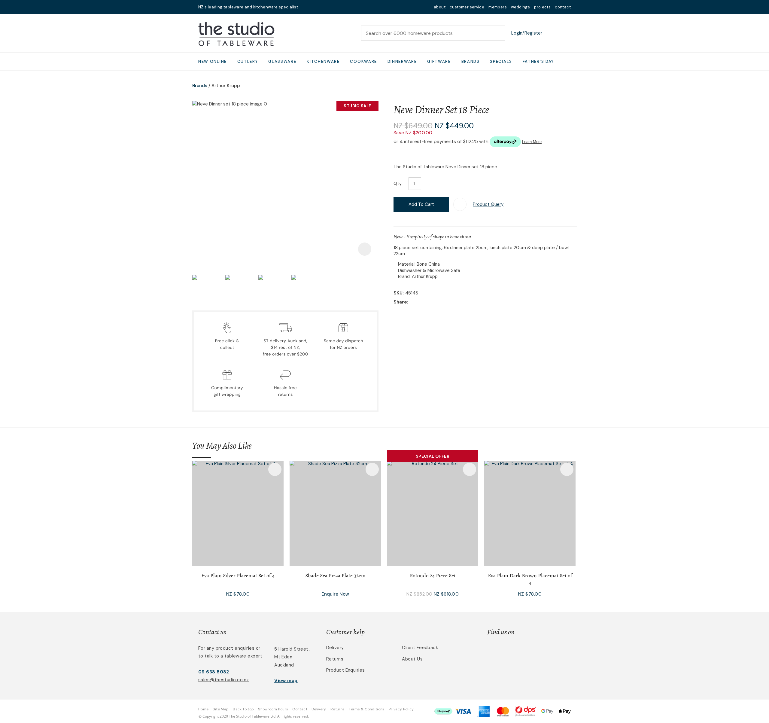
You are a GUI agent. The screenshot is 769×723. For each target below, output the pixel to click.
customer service (467, 7)
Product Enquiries (345, 670)
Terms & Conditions (366, 709)
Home (203, 709)
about (439, 7)
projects (542, 7)
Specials (501, 61)
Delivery (335, 648)
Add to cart (421, 204)
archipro (545, 651)
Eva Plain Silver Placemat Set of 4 (238, 575)
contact (563, 7)
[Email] (428, 302)
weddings (520, 7)
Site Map (221, 709)
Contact (299, 709)
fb (314, 7)
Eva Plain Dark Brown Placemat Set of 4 (530, 579)
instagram (322, 7)
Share (400, 302)
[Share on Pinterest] (437, 302)
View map (286, 681)
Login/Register (526, 33)
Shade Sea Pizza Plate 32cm (335, 575)
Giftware (439, 61)
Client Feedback (420, 648)
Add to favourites (274, 469)
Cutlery (247, 61)
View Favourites (551, 33)
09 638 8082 (213, 672)
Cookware (363, 61)
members (497, 7)
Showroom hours (273, 709)
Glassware (282, 61)
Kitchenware (323, 61)
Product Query (488, 204)
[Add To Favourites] (460, 204)
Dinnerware (402, 61)
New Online (212, 61)
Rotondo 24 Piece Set (433, 575)
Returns (334, 659)
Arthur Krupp (225, 86)
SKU (398, 293)
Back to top (243, 709)
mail (306, 7)
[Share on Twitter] (419, 302)
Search (498, 33)
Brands (470, 61)
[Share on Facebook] (411, 302)
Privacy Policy (401, 709)
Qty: (398, 184)
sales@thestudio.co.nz (223, 680)
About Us (412, 659)
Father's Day (538, 61)
